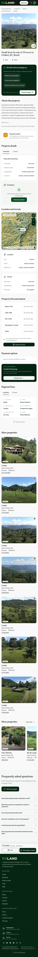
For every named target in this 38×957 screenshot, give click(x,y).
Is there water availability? (12, 80)
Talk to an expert (11, 789)
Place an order (6, 880)
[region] (19, 231)
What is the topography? (12, 75)
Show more (5, 122)
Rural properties (6, 8)
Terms (4, 911)
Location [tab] (6, 392)
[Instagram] (3, 942)
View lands (29, 722)
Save (6, 60)
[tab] (6, 151)
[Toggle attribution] (34, 247)
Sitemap (4, 921)
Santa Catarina (5, 11)
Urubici (15, 11)
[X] (16, 942)
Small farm (17, 8)
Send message (26, 92)
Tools (3, 883)
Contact (4, 897)
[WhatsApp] (20, 942)
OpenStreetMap (29, 247)
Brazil (24, 8)
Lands (4, 874)
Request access (20, 344)
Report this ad (20, 422)
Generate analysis (19, 199)
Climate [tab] (14, 392)
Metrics (4, 901)
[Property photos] (19, 31)
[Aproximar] (33, 220)
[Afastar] (33, 224)
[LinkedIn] (10, 942)
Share (16, 60)
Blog (3, 886)
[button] (19, 136)
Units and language (20, 952)
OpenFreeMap (11, 247)
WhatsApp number (29, 850)
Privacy (4, 915)
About (4, 894)
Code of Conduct (7, 918)
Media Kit (5, 904)
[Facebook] (7, 942)
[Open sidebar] (33, 3)
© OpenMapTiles (17, 247)
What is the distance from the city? (15, 85)
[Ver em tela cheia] (33, 215)
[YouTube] (13, 942)
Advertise (24, 3)
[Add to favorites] (34, 439)
